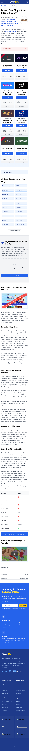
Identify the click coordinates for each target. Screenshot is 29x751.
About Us (18, 701)
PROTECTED (18, 671)
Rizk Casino (18, 684)
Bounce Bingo (9, 23)
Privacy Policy (19, 707)
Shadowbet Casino (20, 690)
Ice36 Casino (5, 704)
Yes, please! (23, 605)
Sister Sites (4, 5)
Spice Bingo (5, 707)
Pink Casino (5, 687)
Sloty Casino (5, 693)
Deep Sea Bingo (10, 19)
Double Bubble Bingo (7, 701)
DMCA (14, 671)
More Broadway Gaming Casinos (14, 534)
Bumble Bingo (5, 21)
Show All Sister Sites (15, 230)
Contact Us (18, 704)
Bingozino (11, 25)
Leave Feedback (14, 276)
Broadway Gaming (10, 31)
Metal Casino (19, 687)
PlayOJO (4, 684)
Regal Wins (4, 710)
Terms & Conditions (20, 710)
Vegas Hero (4, 690)
